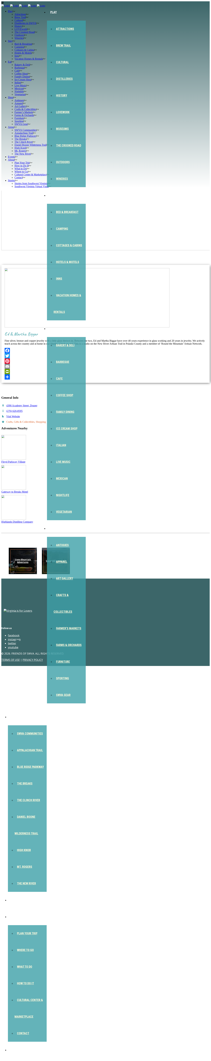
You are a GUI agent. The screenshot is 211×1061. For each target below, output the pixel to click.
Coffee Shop (64, 395)
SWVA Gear (63, 695)
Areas (15, 717)
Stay (53, 195)
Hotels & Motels (67, 262)
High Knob (24, 850)
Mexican (62, 478)
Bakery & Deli (65, 345)
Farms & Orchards (69, 645)
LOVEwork (63, 112)
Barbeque (62, 362)
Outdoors (63, 162)
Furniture (63, 661)
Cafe (59, 378)
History (61, 95)
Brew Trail (63, 45)
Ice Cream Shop (66, 428)
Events (16, 900)
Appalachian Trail (30, 750)
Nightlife (62, 495)
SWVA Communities (30, 733)
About (15, 916)
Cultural (62, 62)
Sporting (62, 678)
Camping (62, 228)
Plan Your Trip (27, 933)
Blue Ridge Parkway (30, 767)
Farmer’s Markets (68, 628)
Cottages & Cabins (69, 245)
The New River (26, 883)
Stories (16, 1050)
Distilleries (64, 78)
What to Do (24, 966)
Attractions (65, 29)
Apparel (61, 561)
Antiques (62, 545)
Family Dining (65, 412)
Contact (23, 1033)
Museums (62, 128)
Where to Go (25, 950)
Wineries (62, 178)
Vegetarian (64, 511)
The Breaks (24, 783)
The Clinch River (28, 800)
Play (53, 12)
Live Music (63, 461)
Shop (53, 528)
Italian (61, 445)
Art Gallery (64, 578)
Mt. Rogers (24, 866)
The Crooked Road (68, 145)
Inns (59, 278)
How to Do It (25, 983)
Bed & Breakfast (67, 212)
